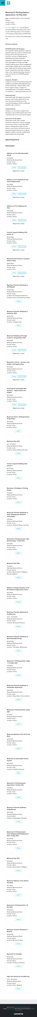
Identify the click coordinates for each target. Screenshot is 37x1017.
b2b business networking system (22, 1007)
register (22, 167)
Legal (32, 1008)
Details (14, 167)
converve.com (10, 1008)
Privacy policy (18, 1010)
